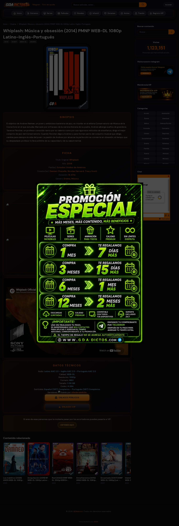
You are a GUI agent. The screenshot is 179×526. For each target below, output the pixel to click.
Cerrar (141, 184)
